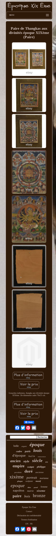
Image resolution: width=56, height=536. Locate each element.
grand (36, 487)
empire (18, 466)
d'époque (19, 455)
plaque (20, 481)
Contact (29, 511)
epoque (18, 485)
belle (16, 445)
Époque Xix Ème (29, 507)
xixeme (41, 490)
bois (27, 496)
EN (27, 524)
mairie (30, 491)
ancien (15, 461)
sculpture (29, 481)
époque (37, 444)
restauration (42, 456)
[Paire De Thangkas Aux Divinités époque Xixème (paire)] (29, 59)
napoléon (18, 490)
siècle (37, 460)
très (46, 462)
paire (17, 496)
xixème (16, 476)
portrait (32, 477)
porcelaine (18, 472)
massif (38, 481)
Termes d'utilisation (29, 520)
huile (31, 456)
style (26, 461)
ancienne (39, 472)
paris (27, 451)
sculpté (30, 467)
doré (28, 471)
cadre (19, 451)
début (29, 487)
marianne (44, 478)
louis (37, 450)
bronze (39, 495)
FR (31, 524)
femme (44, 486)
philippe (41, 466)
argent (24, 446)
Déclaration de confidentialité (29, 515)
